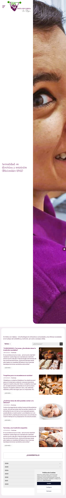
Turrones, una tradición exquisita (15, 428)
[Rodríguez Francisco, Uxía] (19, 6)
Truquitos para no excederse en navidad (17, 375)
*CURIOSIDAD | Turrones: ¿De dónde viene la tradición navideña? (19, 349)
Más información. (47, 480)
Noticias (13, 352)
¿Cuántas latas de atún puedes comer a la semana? (18, 401)
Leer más (7, 368)
